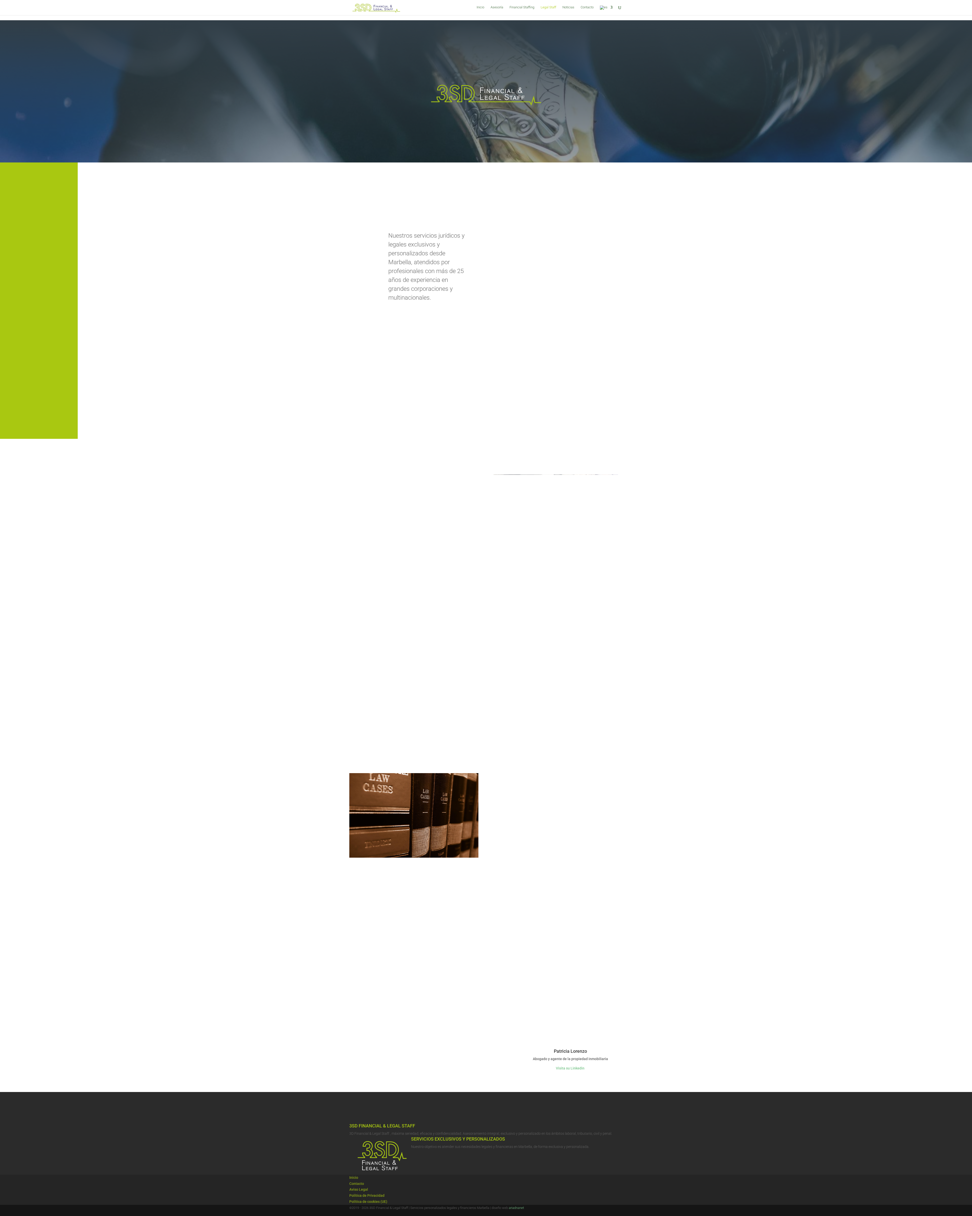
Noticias (568, 7)
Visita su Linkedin (570, 1068)
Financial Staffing (522, 7)
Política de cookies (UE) (368, 1202)
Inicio (480, 7)
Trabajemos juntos (370, 1033)
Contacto (587, 7)
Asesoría (497, 7)
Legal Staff (548, 7)
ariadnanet (516, 1208)
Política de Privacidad (366, 1195)
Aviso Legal (358, 1189)
